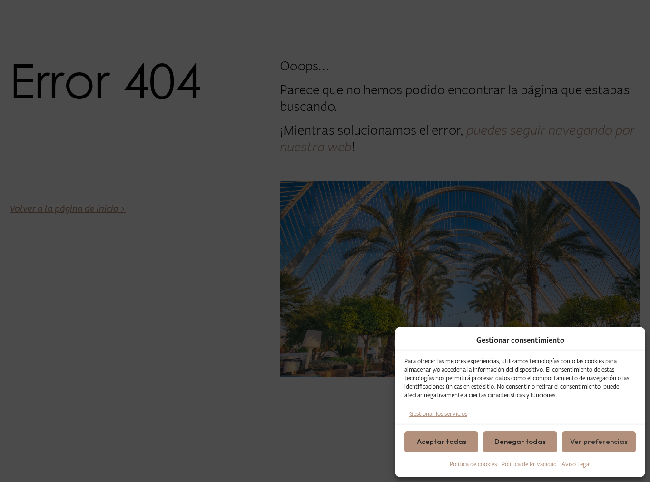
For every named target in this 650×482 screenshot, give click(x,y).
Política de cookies (473, 464)
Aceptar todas (441, 441)
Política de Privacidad (529, 464)
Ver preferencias (599, 441)
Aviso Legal (576, 464)
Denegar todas (520, 441)
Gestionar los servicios (438, 413)
